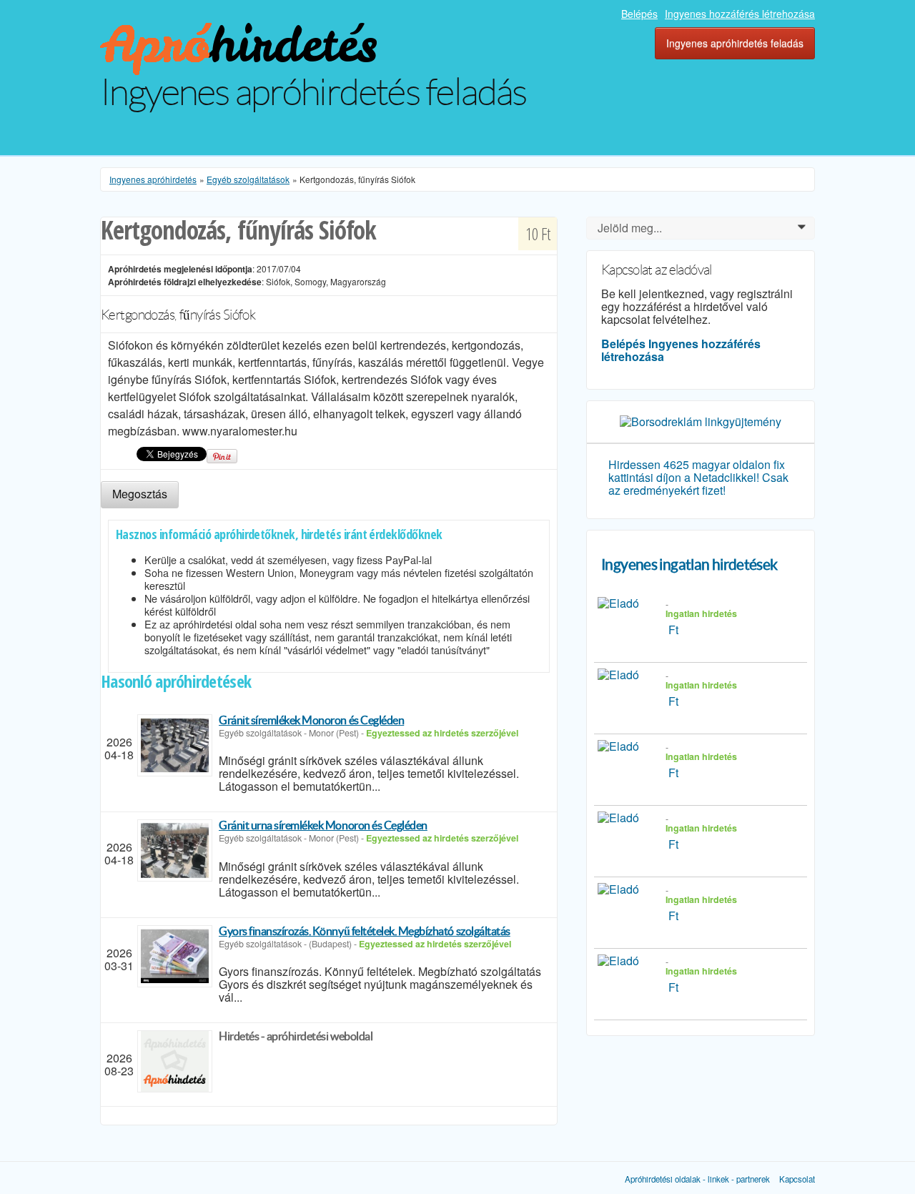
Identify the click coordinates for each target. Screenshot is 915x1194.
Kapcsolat (797, 1179)
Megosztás (139, 493)
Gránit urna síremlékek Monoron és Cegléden (323, 825)
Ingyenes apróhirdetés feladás (734, 43)
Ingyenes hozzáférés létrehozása (740, 13)
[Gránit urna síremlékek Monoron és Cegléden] (174, 850)
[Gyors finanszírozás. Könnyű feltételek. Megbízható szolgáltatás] (174, 956)
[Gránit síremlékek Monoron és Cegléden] (174, 745)
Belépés (639, 13)
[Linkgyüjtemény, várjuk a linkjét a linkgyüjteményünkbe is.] (700, 420)
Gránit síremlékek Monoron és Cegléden (311, 720)
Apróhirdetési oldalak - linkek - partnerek (697, 1179)
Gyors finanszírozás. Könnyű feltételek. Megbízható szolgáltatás (364, 930)
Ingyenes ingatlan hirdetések (689, 564)
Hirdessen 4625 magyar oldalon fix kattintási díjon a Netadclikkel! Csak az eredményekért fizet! (698, 477)
